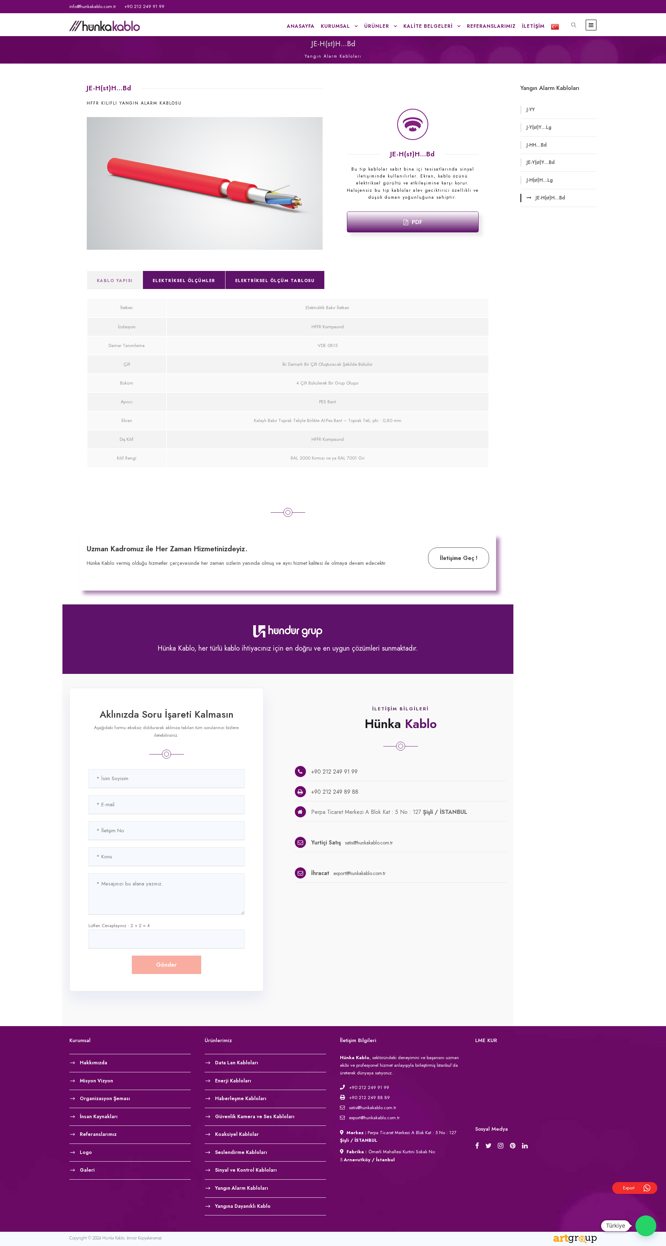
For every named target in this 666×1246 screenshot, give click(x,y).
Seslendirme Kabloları (241, 1151)
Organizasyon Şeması (105, 1098)
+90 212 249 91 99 (144, 6)
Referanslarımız (491, 26)
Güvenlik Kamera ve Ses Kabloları (254, 1116)
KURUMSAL (335, 26)
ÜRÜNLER (376, 26)
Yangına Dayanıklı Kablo (243, 1205)
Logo (86, 1151)
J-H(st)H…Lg (540, 179)
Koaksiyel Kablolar (237, 1134)
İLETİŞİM (533, 26)
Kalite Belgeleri (428, 26)
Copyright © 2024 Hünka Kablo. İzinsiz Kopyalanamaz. (116, 1238)
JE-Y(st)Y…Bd (541, 162)
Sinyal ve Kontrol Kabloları (246, 1169)
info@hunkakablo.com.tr (92, 6)
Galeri (87, 1169)
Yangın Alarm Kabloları (241, 1188)
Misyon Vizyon (96, 1080)
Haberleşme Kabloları (240, 1098)
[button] (645, 1225)
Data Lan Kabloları (236, 1062)
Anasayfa (301, 26)
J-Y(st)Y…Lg (539, 127)
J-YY (531, 109)
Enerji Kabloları (233, 1080)
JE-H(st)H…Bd (550, 197)
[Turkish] (552, 28)
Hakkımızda (93, 1062)
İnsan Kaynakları (99, 1116)
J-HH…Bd (537, 144)
